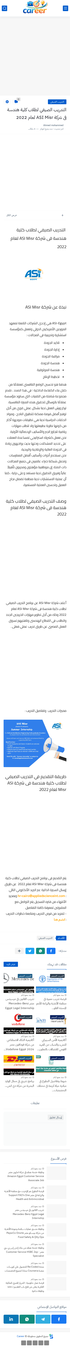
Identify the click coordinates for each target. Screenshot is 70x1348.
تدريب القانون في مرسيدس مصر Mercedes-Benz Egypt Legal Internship (19, 1003)
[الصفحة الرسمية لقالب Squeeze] (46, 1342)
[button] (51, 951)
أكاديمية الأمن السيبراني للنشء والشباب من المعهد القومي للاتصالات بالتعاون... (51, 1044)
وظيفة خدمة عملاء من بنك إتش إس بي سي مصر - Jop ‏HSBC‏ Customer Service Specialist (24, 1252)
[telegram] (43, 1319)
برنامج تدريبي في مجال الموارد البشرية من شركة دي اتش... (19, 1083)
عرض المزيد (10, 964)
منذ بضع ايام (58, 995)
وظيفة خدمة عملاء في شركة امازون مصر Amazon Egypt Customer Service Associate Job (25, 1176)
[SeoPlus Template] (51, 1336)
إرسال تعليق (56, 1117)
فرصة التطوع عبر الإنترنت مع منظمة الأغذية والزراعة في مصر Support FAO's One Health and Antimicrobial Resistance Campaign (24, 1195)
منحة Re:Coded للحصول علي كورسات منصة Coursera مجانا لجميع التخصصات (24, 1269)
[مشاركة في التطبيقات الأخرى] (19, 951)
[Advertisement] (35, 58)
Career (20, 1336)
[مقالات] (23, 1342)
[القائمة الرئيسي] (65, 8)
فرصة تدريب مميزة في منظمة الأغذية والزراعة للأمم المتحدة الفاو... (51, 1003)
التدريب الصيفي (57, 101)
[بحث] (4, 8)
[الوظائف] (29, 1342)
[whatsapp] (27, 1319)
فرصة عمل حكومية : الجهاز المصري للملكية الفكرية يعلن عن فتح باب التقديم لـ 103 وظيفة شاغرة (25, 1287)
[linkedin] (11, 1319)
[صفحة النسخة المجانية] (40, 1342)
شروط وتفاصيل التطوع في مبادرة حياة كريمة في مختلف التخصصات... (51, 1085)
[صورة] (56, 1173)
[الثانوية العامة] (35, 1342)
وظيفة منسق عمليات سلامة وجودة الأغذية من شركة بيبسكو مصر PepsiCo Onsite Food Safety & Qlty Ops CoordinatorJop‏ (24, 1233)
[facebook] (58, 1319)
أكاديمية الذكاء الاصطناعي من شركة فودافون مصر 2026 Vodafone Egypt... (19, 1044)
